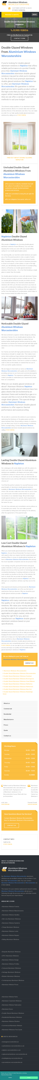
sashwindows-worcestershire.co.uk (13, 1046)
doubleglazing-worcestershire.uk (12, 1058)
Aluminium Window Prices (10, 984)
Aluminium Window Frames (10, 906)
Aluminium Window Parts (10, 997)
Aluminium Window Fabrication (11, 1005)
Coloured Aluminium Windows (11, 968)
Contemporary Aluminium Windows (13, 980)
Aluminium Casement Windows (12, 1001)
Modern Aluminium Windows (11, 976)
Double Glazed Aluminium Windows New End (18, 689)
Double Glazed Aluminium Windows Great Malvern (19, 681)
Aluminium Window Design (10, 960)
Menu (35, 14)
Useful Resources (10, 1036)
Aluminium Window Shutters (11, 1021)
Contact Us (29, 663)
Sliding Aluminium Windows (10, 939)
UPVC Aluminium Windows (10, 956)
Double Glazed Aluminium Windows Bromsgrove (19, 679)
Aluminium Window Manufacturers (13, 911)
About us (7, 703)
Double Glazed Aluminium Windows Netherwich (18, 686)
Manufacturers (9, 719)
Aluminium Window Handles (10, 915)
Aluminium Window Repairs (10, 935)
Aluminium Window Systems (11, 923)
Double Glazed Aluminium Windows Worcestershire (20, 673)
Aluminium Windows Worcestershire (15, 671)
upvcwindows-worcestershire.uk (12, 1062)
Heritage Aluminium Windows (11, 972)
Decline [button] (10, 1077)
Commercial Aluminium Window (12, 1025)
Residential (7, 714)
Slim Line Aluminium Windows (11, 919)
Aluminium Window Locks (10, 931)
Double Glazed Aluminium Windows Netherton (18, 684)
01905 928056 (18, 10)
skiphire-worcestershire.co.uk (11, 1050)
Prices (6, 725)
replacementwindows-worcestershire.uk (14, 1054)
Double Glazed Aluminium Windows (13, 1013)
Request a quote (12, 14)
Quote (6, 730)
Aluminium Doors (7, 1009)
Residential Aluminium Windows (12, 1017)
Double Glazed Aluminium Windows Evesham (18, 676)
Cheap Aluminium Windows (10, 927)
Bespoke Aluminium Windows (11, 952)
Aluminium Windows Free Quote (12, 1029)
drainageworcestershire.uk (10, 1042)
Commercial (8, 709)
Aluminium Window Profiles (10, 964)
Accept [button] (28, 1077)
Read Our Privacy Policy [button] (6, 1074)
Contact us (7, 736)
